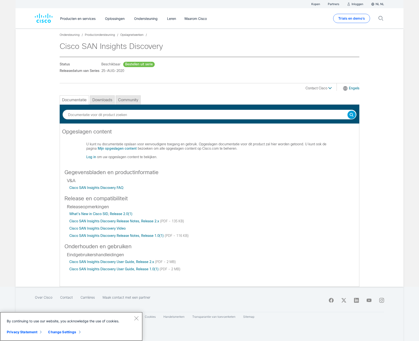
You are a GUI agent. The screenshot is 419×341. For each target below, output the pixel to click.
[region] (71, 326)
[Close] (136, 318)
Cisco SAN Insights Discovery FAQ (96, 188)
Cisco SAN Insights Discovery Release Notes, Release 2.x (114, 221)
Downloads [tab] (102, 100)
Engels (354, 88)
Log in (91, 157)
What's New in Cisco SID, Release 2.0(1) (100, 214)
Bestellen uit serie (139, 64)
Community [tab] (128, 100)
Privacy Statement (22, 332)
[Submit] (351, 115)
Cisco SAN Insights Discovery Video (97, 228)
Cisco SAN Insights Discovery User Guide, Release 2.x (112, 262)
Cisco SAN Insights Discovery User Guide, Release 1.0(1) (114, 269)
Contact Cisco (317, 88)
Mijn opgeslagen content (117, 148)
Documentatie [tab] (74, 100)
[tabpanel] (209, 146)
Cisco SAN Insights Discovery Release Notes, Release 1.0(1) (117, 236)
